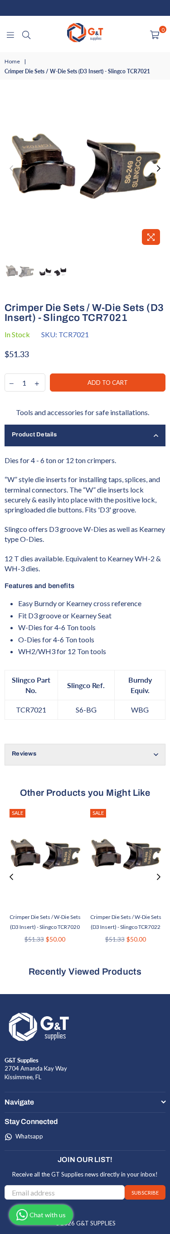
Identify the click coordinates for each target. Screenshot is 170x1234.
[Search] (26, 34)
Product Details (34, 434)
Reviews (24, 754)
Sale (17, 813)
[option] (85, 169)
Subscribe (145, 1193)
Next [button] (158, 169)
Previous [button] (11, 169)
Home (12, 61)
